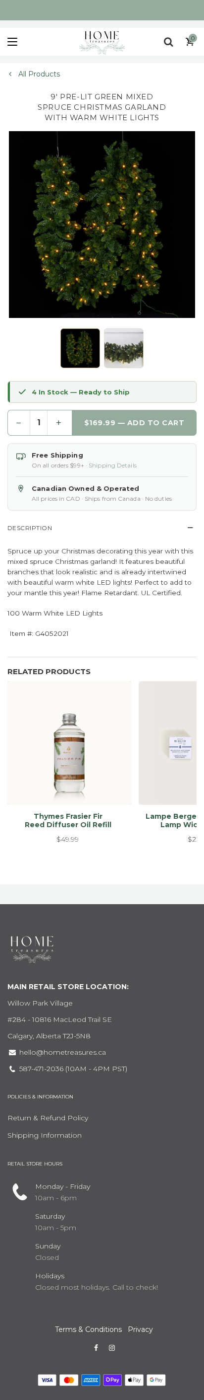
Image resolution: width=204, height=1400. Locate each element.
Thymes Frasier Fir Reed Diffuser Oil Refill (68, 820)
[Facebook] (96, 1347)
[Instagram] (112, 1347)
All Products (38, 74)
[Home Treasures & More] (102, 42)
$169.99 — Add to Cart (134, 422)
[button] (80, 348)
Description (29, 528)
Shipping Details (113, 465)
